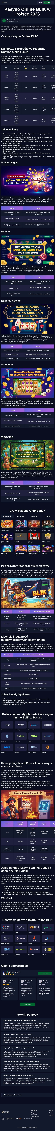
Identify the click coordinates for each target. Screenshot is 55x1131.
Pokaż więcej (27, 1004)
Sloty (46, 516)
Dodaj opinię (45, 973)
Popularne (6, 516)
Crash (33, 516)
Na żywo (19, 516)
